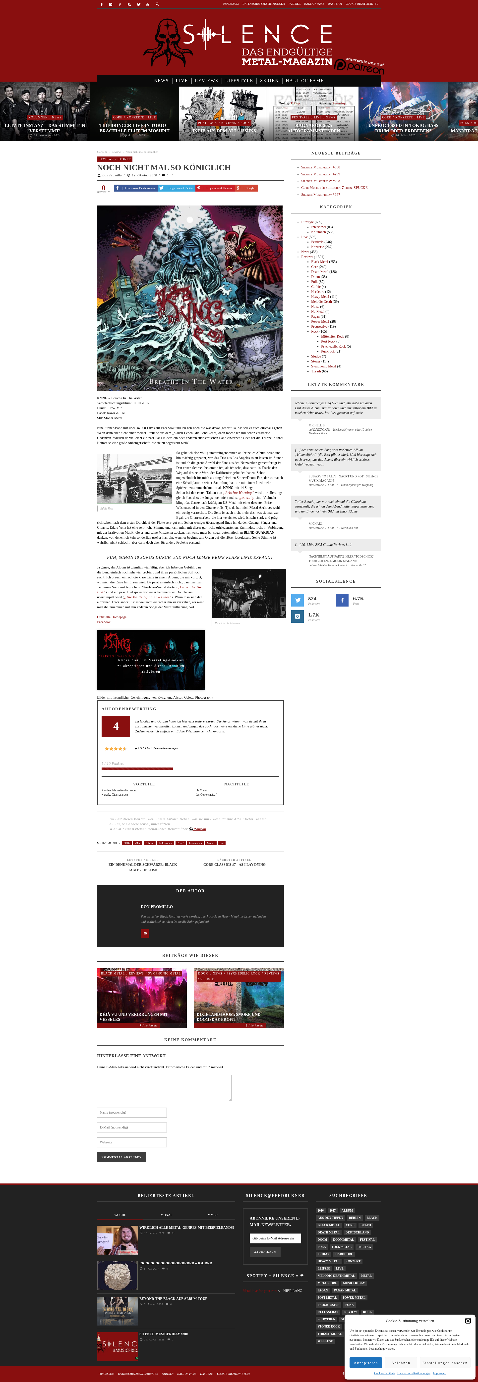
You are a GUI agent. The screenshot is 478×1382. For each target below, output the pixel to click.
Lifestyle (307, 222)
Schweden (326, 1319)
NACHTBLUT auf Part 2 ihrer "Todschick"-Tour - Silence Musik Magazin (342, 559)
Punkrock (328, 351)
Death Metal (319, 272)
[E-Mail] (145, 933)
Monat (166, 1215)
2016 (127, 842)
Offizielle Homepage (111, 617)
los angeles (195, 842)
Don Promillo (112, 175)
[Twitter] (138, 4)
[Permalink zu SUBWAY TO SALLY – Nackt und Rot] (301, 526)
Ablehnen (401, 1363)
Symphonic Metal (164, 973)
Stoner (124, 159)
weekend (325, 1341)
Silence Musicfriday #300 (320, 167)
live (340, 1268)
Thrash (316, 371)
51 (173, 1233)
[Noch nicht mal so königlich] (190, 298)
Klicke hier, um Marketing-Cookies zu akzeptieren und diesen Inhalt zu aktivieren (151, 661)
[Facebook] (101, 4)
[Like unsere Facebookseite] (342, 600)
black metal (329, 1225)
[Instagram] (111, 4)
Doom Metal (343, 1239)
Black (372, 1218)
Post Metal (327, 1297)
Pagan (315, 316)
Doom (203, 973)
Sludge (207, 979)
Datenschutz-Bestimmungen (413, 1373)
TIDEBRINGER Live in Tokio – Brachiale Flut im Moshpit (134, 128)
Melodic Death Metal (336, 1276)
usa (222, 842)
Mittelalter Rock (332, 336)
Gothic (316, 287)
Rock (245, 123)
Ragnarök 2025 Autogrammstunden (313, 128)
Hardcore (317, 292)
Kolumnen (38, 117)
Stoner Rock (329, 1326)
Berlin (355, 1218)
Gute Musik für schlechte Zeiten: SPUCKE (334, 188)
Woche (120, 1215)
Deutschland (357, 1232)
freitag (364, 1247)
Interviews (318, 227)
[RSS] (129, 4)
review (350, 1312)
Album (150, 842)
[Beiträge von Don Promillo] (117, 918)
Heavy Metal (320, 297)
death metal (329, 1232)
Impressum (439, 1373)
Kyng (181, 842)
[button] (468, 1320)
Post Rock (207, 123)
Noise (315, 306)
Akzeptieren (366, 1363)
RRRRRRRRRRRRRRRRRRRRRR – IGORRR (175, 1263)
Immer (212, 1215)
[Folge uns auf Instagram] (297, 616)
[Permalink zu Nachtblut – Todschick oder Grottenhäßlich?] (301, 559)
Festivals (301, 117)
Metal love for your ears (260, 1291)
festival (367, 1239)
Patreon (199, 829)
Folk (464, 123)
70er (137, 842)
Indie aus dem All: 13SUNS (224, 130)
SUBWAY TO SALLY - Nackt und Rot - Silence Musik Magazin (343, 478)
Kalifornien (165, 842)
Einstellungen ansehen (445, 1363)
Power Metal (320, 321)
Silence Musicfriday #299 (320, 174)
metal (366, 1276)
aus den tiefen (330, 1218)
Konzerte (135, 117)
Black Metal (113, 973)
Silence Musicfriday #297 (320, 195)
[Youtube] (147, 4)
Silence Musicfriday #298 (320, 181)
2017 (333, 1210)
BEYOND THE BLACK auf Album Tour (173, 1299)
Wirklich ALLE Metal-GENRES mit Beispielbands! (186, 1227)
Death (365, 1225)
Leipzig (324, 1268)
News (56, 117)
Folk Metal (342, 1247)
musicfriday (354, 1283)
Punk (349, 1305)
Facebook (104, 622)
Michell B (317, 425)
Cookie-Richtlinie (384, 1373)
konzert (353, 1261)
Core (117, 117)
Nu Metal (317, 311)
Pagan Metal (345, 1290)
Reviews (228, 123)
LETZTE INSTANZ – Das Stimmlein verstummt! (45, 128)
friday (323, 1254)
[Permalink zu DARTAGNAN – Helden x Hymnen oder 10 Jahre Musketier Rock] (301, 428)
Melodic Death (321, 302)
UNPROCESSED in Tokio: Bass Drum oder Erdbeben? (403, 128)
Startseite (102, 151)
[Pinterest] (120, 4)
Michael (315, 523)
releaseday (328, 1312)
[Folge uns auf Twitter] (297, 600)
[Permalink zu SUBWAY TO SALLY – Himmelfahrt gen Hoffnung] (301, 479)
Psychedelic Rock (243, 973)
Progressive (319, 326)
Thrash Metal (330, 1334)
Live (152, 117)
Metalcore (327, 1283)
